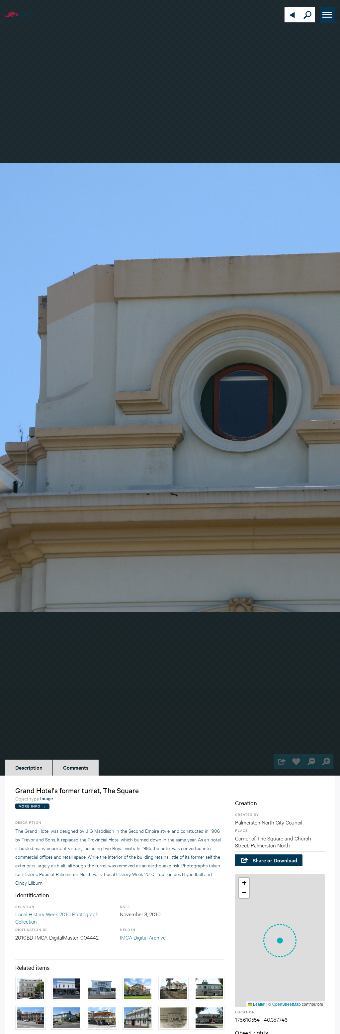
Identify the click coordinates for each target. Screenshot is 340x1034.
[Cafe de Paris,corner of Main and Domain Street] (66, 1017)
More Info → (32, 806)
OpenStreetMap (286, 1004)
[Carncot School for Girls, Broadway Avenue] (102, 988)
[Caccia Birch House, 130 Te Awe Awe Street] (138, 988)
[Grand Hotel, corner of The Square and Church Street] (30, 988)
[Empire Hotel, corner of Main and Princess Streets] (102, 1017)
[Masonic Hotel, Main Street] (209, 1017)
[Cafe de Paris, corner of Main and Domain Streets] (209, 988)
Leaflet (258, 1004)
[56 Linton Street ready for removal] (173, 988)
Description (28, 767)
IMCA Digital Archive (143, 937)
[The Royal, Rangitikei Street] (30, 1017)
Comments (76, 767)
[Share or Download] (281, 761)
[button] (280, 940)
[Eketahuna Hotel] (173, 1017)
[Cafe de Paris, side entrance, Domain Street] (138, 1017)
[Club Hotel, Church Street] (66, 988)
